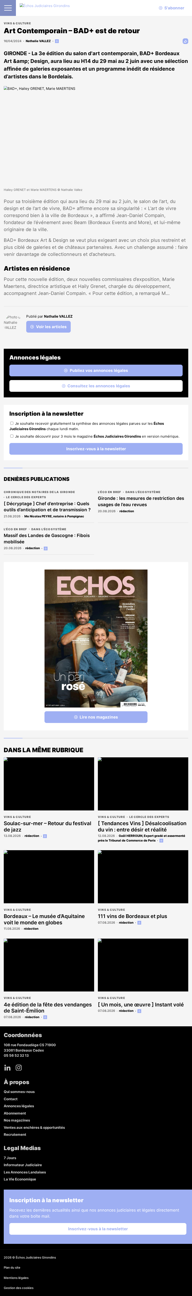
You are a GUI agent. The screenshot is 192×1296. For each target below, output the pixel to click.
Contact (11, 1099)
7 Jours (10, 1158)
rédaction (126, 511)
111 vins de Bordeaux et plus (132, 916)
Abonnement (15, 1113)
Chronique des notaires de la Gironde (39, 492)
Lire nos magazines (99, 717)
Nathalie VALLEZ (38, 41)
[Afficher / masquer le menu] (8, 8)
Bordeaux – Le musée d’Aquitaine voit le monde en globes (44, 919)
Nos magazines (17, 1120)
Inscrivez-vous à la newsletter (96, 449)
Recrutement (15, 1134)
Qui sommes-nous (19, 1091)
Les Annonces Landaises (25, 1172)
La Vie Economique (20, 1179)
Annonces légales (19, 1106)
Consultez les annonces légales (98, 386)
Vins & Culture (17, 23)
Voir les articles (51, 326)
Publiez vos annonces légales (99, 370)
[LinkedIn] (7, 1067)
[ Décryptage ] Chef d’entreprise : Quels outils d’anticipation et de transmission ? (47, 507)
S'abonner (174, 8)
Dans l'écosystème (143, 492)
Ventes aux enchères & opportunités (34, 1127)
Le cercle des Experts (26, 497)
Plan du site (12, 1267)
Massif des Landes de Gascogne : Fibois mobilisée (47, 539)
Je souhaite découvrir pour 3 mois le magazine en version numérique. (97, 436)
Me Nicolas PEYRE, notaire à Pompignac (54, 516)
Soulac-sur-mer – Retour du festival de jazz (47, 826)
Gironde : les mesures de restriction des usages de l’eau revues (141, 501)
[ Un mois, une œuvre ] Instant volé (141, 1005)
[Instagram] (18, 1067)
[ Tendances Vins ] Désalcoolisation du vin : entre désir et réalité (142, 826)
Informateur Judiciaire (23, 1165)
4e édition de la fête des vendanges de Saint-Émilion (48, 1008)
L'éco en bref (109, 492)
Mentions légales (16, 1278)
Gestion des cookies (18, 1288)
